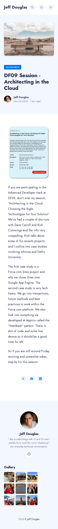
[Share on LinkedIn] (40, 378)
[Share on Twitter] (23, 378)
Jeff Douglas (15, 7)
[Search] (32, 7)
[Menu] (50, 7)
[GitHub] (29, 454)
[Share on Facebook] (31, 378)
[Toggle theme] (41, 7)
